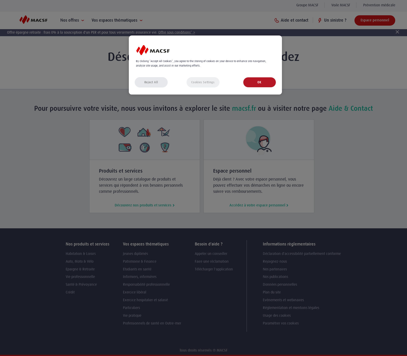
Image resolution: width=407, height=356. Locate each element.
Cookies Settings (202, 82)
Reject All (151, 82)
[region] (205, 65)
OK (259, 82)
